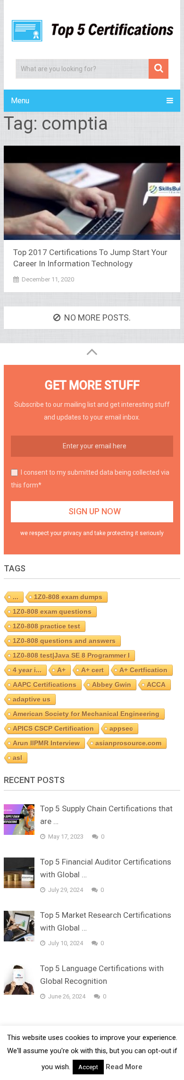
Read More (124, 1067)
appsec (121, 728)
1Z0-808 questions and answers (64, 640)
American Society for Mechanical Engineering (86, 713)
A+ (61, 670)
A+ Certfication (143, 670)
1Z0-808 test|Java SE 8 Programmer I (71, 655)
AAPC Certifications (44, 684)
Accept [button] (88, 1067)
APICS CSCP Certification (53, 728)
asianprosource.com (128, 743)
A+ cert (92, 670)
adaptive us (31, 699)
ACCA (156, 684)
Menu (20, 100)
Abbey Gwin (111, 684)
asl (17, 757)
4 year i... (27, 670)
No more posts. (97, 317)
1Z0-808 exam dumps (68, 597)
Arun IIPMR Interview (46, 743)
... (15, 597)
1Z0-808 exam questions (52, 611)
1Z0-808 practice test (46, 626)
